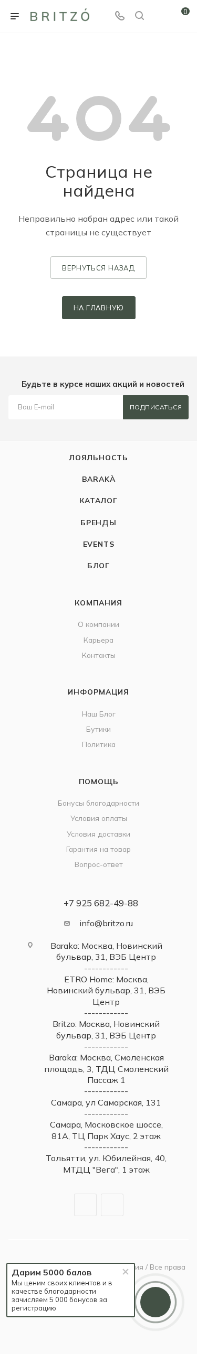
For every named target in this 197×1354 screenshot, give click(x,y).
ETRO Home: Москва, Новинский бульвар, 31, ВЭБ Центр (106, 990)
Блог (98, 565)
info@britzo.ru (106, 923)
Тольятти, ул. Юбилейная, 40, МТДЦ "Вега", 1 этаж (106, 1163)
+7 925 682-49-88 (101, 902)
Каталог (98, 500)
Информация (98, 691)
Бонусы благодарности (98, 802)
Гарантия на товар (98, 848)
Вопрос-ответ (99, 864)
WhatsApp (112, 1205)
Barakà (99, 478)
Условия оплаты (98, 818)
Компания (98, 602)
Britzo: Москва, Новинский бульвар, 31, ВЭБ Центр (106, 1029)
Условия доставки (98, 833)
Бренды (98, 522)
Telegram (85, 1205)
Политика (99, 744)
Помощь (99, 781)
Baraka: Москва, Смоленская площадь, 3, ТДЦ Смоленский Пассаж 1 (106, 1068)
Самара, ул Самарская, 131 (106, 1102)
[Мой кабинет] (159, 16)
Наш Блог (99, 713)
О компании (98, 624)
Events (99, 543)
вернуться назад (98, 268)
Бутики (98, 728)
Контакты (99, 655)
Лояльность (98, 457)
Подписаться (156, 407)
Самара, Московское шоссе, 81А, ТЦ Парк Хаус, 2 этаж (106, 1130)
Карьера (98, 639)
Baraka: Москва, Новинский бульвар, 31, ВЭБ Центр (106, 951)
